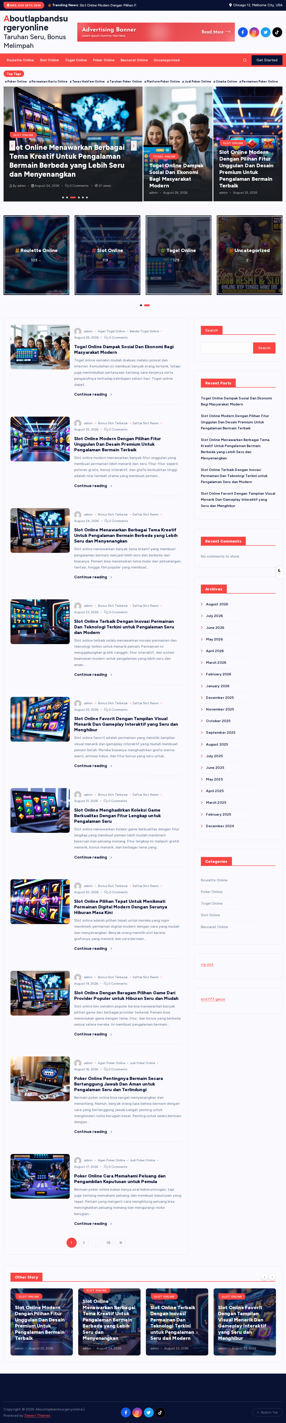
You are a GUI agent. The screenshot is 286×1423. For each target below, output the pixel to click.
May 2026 (214, 645)
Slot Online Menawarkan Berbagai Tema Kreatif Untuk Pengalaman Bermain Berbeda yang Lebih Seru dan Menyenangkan (126, 541)
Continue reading (91, 400)
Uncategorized (167, 66)
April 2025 (215, 797)
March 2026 (216, 668)
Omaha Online (226, 87)
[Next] (272, 1282)
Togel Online (76, 66)
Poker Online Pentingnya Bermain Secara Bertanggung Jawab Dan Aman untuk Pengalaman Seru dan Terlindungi (118, 1090)
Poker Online (104, 66)
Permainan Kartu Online (49, 87)
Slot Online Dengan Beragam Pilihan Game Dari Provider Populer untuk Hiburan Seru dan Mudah (126, 1001)
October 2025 (218, 727)
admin (21, 191)
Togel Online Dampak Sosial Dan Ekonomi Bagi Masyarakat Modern (176, 181)
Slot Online (49, 66)
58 (108, 1248)
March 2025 (216, 808)
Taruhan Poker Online (125, 87)
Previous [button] (12, 151)
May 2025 (214, 785)
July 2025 (214, 761)
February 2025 (218, 820)
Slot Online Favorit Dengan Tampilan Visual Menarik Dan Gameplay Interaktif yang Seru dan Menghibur (126, 730)
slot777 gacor (213, 1005)
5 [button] (82, 203)
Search (211, 336)
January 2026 (217, 691)
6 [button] (86, 203)
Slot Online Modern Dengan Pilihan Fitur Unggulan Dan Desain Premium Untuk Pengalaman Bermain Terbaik (246, 175)
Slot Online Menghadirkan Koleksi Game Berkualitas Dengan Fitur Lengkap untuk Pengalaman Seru (117, 821)
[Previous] (264, 1282)
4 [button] (74, 203)
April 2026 (215, 657)
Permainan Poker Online (260, 87)
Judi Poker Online (198, 87)
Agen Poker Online (111, 1069)
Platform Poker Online (163, 87)
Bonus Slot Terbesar (113, 429)
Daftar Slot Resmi (145, 429)
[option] (73, 149)
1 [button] (62, 203)
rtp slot (207, 970)
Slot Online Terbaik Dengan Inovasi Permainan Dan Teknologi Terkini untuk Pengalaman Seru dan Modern (71, 171)
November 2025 (220, 715)
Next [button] (134, 151)
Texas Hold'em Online (88, 87)
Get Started (267, 66)
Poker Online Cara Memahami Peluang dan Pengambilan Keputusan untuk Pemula (120, 1184)
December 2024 (220, 831)
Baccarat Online (134, 66)
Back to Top (269, 1418)
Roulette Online (20, 66)
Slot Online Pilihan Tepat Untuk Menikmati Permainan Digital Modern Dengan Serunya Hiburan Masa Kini (120, 912)
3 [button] (70, 203)
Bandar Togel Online (144, 337)
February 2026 (218, 680)
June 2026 (215, 633)
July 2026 (214, 621)
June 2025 (215, 773)
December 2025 (220, 703)
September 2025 (220, 738)
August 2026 (217, 610)
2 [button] (66, 203)
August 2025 (217, 750)
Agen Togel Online (111, 337)
